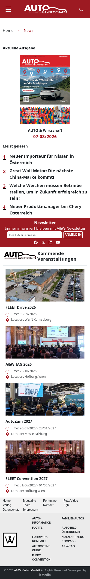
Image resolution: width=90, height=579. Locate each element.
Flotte (37, 527)
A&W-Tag (68, 546)
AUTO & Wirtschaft (45, 130)
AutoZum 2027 (19, 421)
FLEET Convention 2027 (27, 478)
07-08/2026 (45, 136)
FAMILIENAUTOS (73, 518)
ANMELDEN (73, 234)
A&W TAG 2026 (19, 364)
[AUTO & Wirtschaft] (45, 9)
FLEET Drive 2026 (21, 307)
